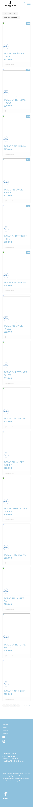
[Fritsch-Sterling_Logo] (13, 3)
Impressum (5, 730)
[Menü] (28, 3)
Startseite (5, 724)
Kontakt (4, 727)
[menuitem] (23, 3)
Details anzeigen (10, 64)
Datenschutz (5, 733)
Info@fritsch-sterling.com (15, 761)
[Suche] (23, 3)
